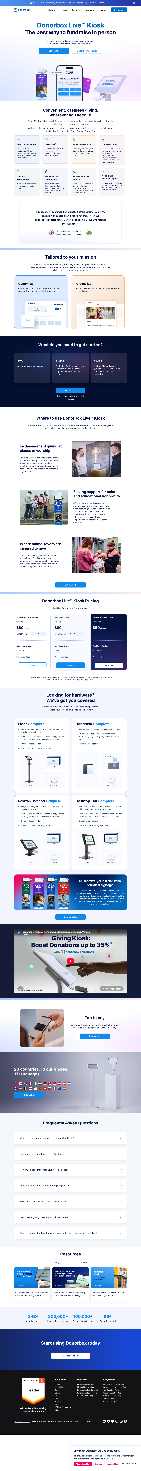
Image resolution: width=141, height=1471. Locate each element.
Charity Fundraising (85, 1396)
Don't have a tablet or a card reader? (70, 397)
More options (128, 1463)
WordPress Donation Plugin (114, 1384)
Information (60, 1379)
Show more (111, 1459)
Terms (57, 1398)
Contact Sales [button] (70, 917)
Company (90, 10)
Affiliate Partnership (63, 1407)
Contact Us (59, 1384)
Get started (70, 390)
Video (84, 1262)
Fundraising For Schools (87, 1393)
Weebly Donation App (112, 1393)
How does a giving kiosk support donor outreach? (45, 1217)
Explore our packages (87, 51)
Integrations (109, 1379)
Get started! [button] (70, 585)
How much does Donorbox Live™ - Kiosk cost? (44, 1170)
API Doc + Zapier (110, 1401)
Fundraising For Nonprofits (88, 1390)
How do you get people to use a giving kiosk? (43, 1201)
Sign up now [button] (119, 10)
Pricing (64, 10)
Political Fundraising (85, 1384)
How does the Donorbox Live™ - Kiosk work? (43, 1154)
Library (58, 1410)
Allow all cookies (83, 1464)
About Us (59, 1387)
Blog (57, 1262)
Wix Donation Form (111, 1390)
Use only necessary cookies (106, 1464)
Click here (90, 677)
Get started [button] (53, 51)
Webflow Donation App (113, 1396)
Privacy (58, 1401)
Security (58, 1404)
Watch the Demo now (98, 3)
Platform (51, 10)
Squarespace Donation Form (115, 1387)
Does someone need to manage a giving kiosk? (44, 1185)
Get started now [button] (70, 1356)
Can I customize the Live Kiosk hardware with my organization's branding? (58, 1233)
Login (103, 10)
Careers (58, 1393)
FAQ (56, 1396)
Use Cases (82, 1379)
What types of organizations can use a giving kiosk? (47, 1138)
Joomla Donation (110, 1398)
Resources (76, 10)
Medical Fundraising (85, 1387)
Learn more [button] (94, 1036)
